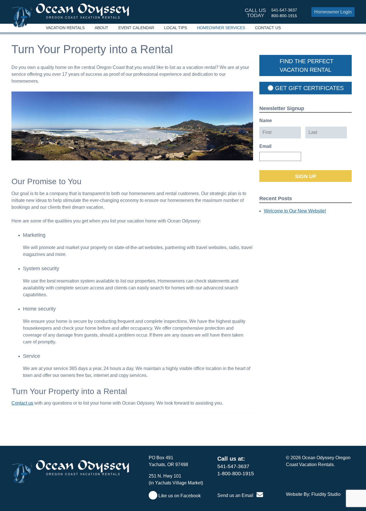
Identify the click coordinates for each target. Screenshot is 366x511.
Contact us (22, 403)
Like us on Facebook (179, 495)
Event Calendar (136, 27)
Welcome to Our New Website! (295, 210)
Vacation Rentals (65, 27)
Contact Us (268, 27)
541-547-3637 (284, 10)
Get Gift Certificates (308, 88)
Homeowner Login (333, 11)
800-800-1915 (284, 15)
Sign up (305, 176)
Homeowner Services (221, 27)
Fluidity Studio (326, 494)
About (101, 27)
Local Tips (175, 27)
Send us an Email (235, 495)
